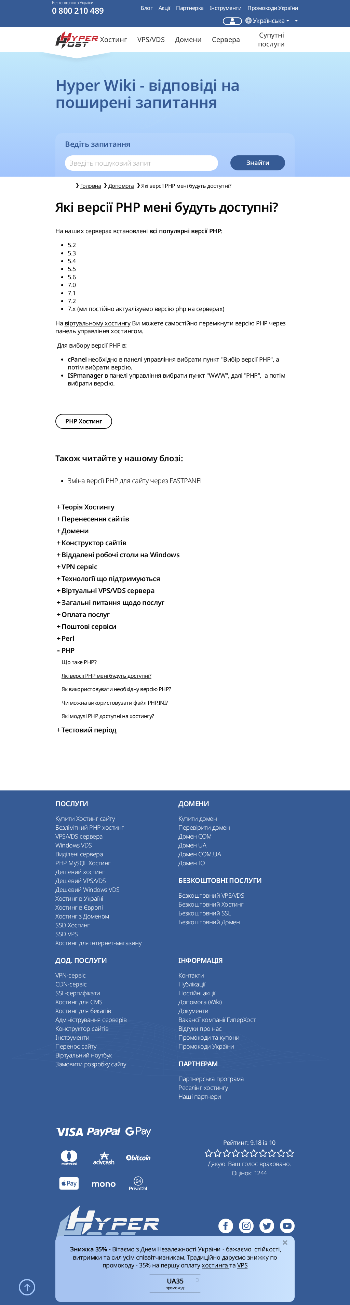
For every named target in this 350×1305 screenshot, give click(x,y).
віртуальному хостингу (98, 323)
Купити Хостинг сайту (85, 818)
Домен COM (195, 836)
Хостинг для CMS (79, 1002)
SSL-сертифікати (77, 993)
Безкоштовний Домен (209, 922)
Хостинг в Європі (79, 907)
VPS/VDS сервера (79, 836)
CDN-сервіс (70, 984)
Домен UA (192, 845)
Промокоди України (272, 8)
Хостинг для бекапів (83, 1011)
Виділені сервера (79, 854)
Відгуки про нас (200, 1028)
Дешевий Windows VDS (87, 889)
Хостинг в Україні (79, 898)
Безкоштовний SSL (204, 913)
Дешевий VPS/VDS (80, 880)
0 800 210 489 (78, 11)
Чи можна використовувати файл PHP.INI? (115, 702)
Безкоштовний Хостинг (210, 904)
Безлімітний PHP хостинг (89, 827)
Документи (193, 1011)
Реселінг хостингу (203, 1087)
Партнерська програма (211, 1079)
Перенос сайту (75, 1046)
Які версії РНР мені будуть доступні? (106, 675)
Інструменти (226, 8)
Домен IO (191, 863)
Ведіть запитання (97, 144)
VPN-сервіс (70, 975)
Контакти (191, 975)
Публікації (191, 984)
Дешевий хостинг (80, 872)
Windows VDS (73, 845)
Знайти (257, 162)
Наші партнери (199, 1096)
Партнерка (190, 8)
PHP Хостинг (83, 421)
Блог (146, 8)
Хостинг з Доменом (82, 916)
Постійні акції (196, 993)
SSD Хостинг (72, 925)
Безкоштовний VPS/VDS (211, 895)
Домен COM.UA (199, 854)
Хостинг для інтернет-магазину (98, 943)
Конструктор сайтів (81, 1028)
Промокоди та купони (209, 1037)
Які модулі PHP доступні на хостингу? (108, 716)
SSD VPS (66, 934)
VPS (242, 1265)
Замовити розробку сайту (90, 1064)
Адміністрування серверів (90, 1019)
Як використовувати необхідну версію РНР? (116, 689)
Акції (164, 8)
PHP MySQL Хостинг (83, 863)
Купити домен (197, 818)
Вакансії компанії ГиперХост (217, 1019)
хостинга (215, 1265)
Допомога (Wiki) (200, 1002)
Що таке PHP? (79, 662)
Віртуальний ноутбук (83, 1055)
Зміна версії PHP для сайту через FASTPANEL (135, 480)
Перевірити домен (204, 827)
